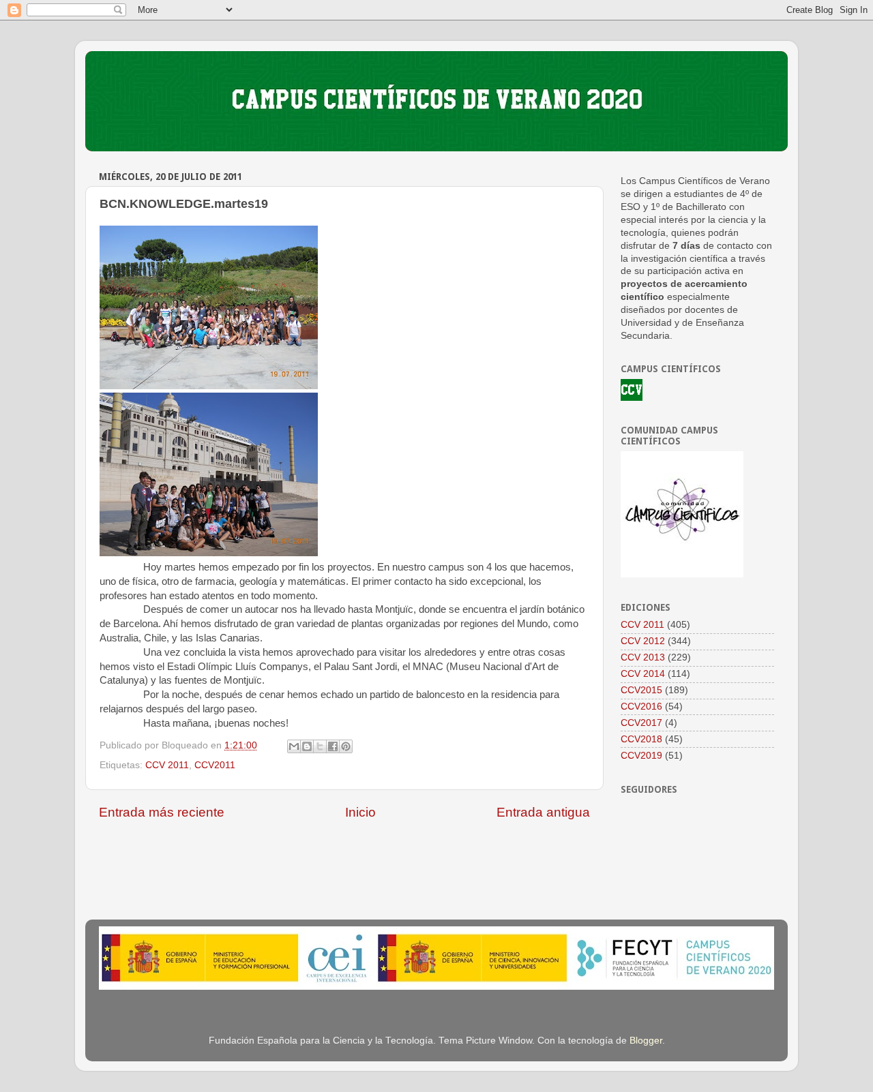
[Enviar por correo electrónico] (294, 746)
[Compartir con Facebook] (333, 746)
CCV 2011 (167, 765)
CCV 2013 (643, 657)
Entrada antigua (543, 812)
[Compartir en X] (320, 746)
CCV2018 (641, 739)
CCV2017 (641, 723)
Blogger (646, 1040)
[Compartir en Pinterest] (346, 746)
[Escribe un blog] (307, 746)
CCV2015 (641, 690)
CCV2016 (641, 706)
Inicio (360, 812)
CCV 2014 (643, 674)
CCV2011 (214, 765)
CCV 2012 (643, 641)
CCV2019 (641, 755)
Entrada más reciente (161, 812)
